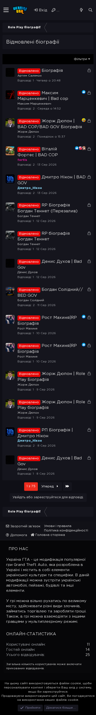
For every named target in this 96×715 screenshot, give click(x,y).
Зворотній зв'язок (25, 526)
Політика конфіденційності (66, 530)
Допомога (18, 535)
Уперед (48, 486)
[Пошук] (90, 10)
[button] (6, 10)
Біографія (52, 71)
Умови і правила (57, 526)
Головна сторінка (49, 535)
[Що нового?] (81, 10)
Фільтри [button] (80, 59)
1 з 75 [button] (31, 486)
